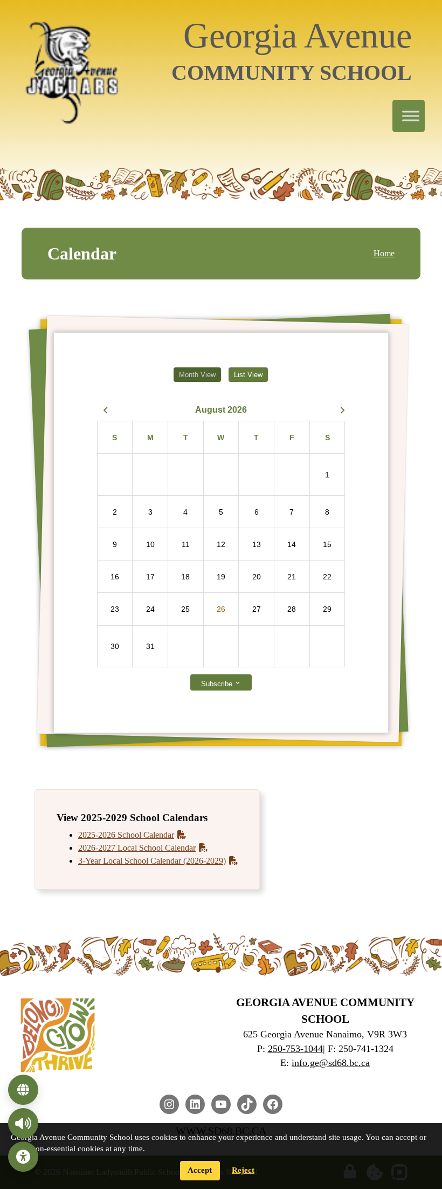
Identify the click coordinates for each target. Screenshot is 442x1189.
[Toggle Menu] (410, 116)
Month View (197, 375)
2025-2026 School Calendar (126, 834)
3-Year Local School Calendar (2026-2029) (152, 860)
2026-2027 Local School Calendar (137, 847)
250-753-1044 (295, 1048)
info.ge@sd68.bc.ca (331, 1062)
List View (248, 375)
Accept (200, 1170)
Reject (243, 1170)
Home (384, 253)
